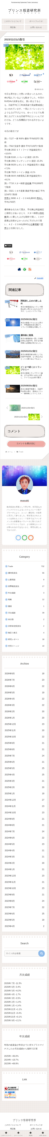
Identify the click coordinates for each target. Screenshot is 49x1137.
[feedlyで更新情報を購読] (24, 269)
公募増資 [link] (34, 224)
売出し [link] (40, 198)
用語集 (13, 1129)
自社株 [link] (28, 183)
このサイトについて (13, 1125)
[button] (37, 81)
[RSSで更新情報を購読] (30, 269)
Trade (9, 246)
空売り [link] (7, 198)
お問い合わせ (36, 1129)
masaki (24, 500)
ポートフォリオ (36, 1125)
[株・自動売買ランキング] (11, 1088)
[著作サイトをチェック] (19, 269)
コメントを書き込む (25, 443)
